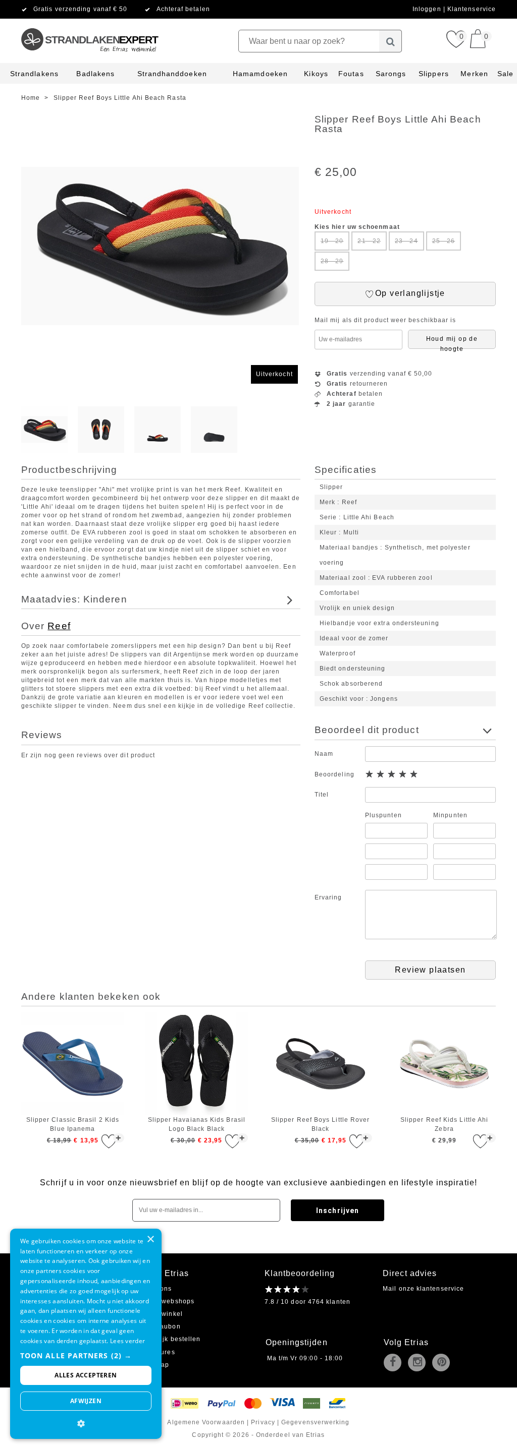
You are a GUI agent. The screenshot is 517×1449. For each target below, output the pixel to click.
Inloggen (427, 9)
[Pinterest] (443, 1363)
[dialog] (86, 1334)
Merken (474, 74)
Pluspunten (383, 815)
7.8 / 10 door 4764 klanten (307, 1301)
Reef (58, 626)
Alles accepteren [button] (86, 1375)
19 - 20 (332, 241)
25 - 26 (443, 241)
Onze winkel (163, 1313)
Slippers (434, 74)
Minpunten (450, 815)
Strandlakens (34, 74)
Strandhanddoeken (172, 74)
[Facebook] (395, 1363)
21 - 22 (369, 241)
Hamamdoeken (260, 74)
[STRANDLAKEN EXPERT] (89, 22)
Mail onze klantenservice (423, 1288)
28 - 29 (332, 261)
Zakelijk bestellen (171, 1339)
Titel (322, 794)
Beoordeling (334, 774)
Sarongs (391, 74)
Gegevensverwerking (315, 1422)
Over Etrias (166, 1273)
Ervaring (328, 897)
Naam (324, 753)
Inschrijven (337, 1210)
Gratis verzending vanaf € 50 (80, 9)
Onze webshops (168, 1301)
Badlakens (95, 74)
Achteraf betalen (183, 9)
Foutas (351, 74)
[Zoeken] (390, 41)
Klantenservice (471, 9)
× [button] (150, 1239)
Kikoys (316, 74)
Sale (505, 74)
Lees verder (127, 1341)
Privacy (263, 1422)
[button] (85, 1355)
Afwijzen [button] (85, 1401)
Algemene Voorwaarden (206, 1422)
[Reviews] (287, 1289)
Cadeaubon (162, 1326)
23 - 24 (406, 241)
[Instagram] (419, 1363)
